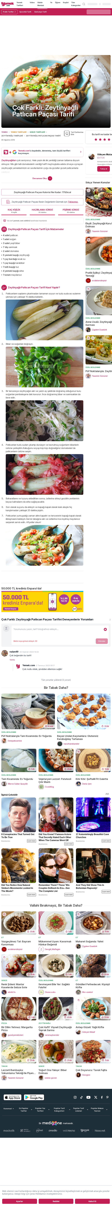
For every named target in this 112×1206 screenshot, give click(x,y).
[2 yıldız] (100, 139)
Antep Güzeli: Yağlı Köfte (90, 1027)
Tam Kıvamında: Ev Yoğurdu (17, 779)
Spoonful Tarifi (25, 12)
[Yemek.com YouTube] (88, 1097)
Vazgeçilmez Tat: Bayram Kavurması (16, 943)
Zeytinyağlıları (8, 160)
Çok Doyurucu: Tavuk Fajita (91, 1070)
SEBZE (4, 980)
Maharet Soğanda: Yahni (89, 941)
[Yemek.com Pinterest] (107, 1097)
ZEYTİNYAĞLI (45, 1023)
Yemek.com (28, 665)
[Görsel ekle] (105, 629)
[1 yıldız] (96, 139)
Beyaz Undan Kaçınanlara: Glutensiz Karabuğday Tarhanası (77, 737)
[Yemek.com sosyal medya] (52, 1123)
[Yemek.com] (7, 4)
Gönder (101, 641)
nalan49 (14, 651)
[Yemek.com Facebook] (102, 1097)
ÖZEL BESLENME (93, 219)
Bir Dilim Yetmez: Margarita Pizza (17, 1029)
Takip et (103, 169)
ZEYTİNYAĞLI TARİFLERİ (12, 136)
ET (2, 937)
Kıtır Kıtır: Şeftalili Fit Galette (92, 779)
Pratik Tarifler (8, 12)
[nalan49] (4, 653)
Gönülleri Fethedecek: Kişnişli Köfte (93, 986)
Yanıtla (12, 660)
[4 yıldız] (109, 139)
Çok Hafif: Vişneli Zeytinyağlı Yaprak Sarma (55, 1029)
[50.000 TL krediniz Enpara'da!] (42, 601)
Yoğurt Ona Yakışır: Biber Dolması (53, 1072)
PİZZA (4, 1023)
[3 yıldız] (105, 139)
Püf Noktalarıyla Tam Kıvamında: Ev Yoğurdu (26, 736)
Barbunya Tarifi (40, 12)
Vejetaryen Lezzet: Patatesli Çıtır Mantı (55, 780)
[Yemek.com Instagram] (75, 1097)
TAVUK (4, 1066)
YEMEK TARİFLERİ (18, 132)
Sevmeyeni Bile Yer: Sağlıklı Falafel (54, 986)
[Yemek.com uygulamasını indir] (13, 1097)
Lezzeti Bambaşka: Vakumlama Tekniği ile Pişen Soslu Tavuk (17, 1072)
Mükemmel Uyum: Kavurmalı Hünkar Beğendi (55, 943)
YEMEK (4, 132)
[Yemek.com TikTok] (81, 1097)
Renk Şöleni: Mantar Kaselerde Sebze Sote (14, 986)
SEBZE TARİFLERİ (37, 132)
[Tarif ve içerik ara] (83, 4)
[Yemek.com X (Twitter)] (95, 1097)
